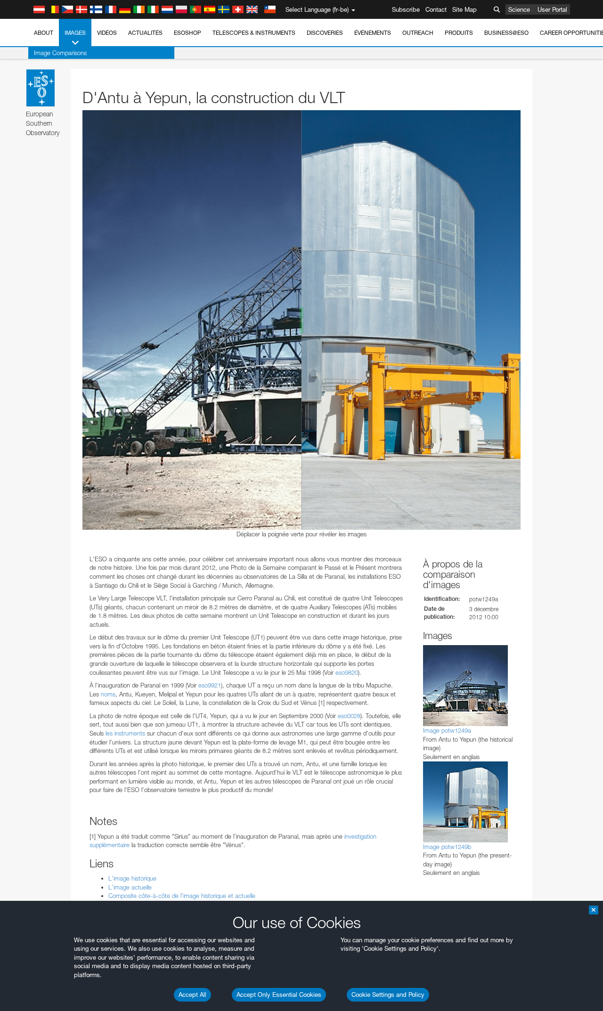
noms (108, 694)
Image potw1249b (447, 846)
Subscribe (406, 9)
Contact (436, 9)
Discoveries (325, 32)
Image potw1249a (447, 730)
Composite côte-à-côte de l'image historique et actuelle (181, 895)
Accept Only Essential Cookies (278, 994)
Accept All (192, 994)
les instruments (125, 733)
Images (75, 32)
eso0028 (349, 716)
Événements (372, 32)
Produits (459, 32)
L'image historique (132, 878)
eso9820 (346, 672)
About (43, 32)
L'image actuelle (130, 887)
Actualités (145, 32)
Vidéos (107, 32)
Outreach (417, 32)
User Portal (552, 9)
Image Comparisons (60, 53)
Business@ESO (506, 32)
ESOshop (187, 32)
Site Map (464, 9)
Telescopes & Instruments (253, 32)
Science (519, 9)
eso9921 (209, 685)
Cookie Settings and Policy (387, 994)
